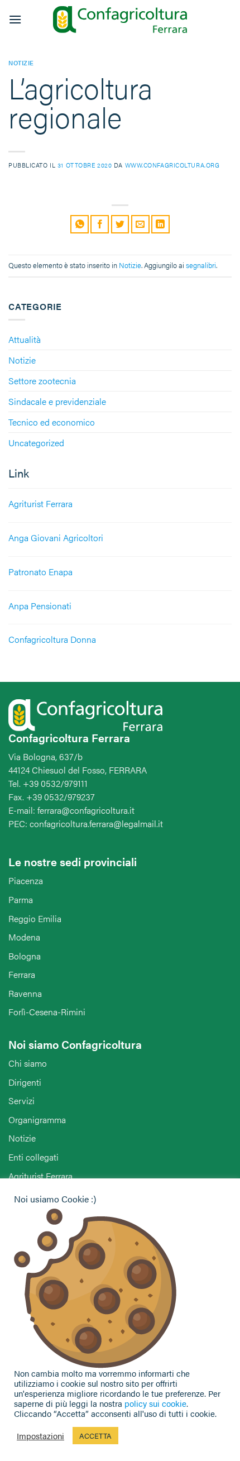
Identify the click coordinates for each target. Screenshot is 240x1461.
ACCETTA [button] (95, 1435)
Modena (24, 936)
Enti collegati (33, 1156)
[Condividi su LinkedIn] (160, 224)
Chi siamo (27, 1063)
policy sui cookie (155, 1403)
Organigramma (37, 1119)
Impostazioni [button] (40, 1436)
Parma (20, 899)
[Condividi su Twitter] (120, 224)
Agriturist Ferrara (40, 1175)
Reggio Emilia (34, 918)
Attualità (24, 339)
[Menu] (15, 19)
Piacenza (25, 880)
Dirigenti (24, 1082)
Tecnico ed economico (51, 422)
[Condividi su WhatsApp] (79, 224)
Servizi (21, 1100)
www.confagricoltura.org (172, 164)
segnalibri (201, 265)
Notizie (22, 360)
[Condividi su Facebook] (99, 224)
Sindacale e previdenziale (57, 401)
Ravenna (25, 993)
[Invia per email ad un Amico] (140, 224)
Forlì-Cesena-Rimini (46, 1011)
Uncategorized (36, 442)
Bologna (24, 955)
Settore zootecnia (42, 380)
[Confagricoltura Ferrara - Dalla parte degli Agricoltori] (120, 20)
